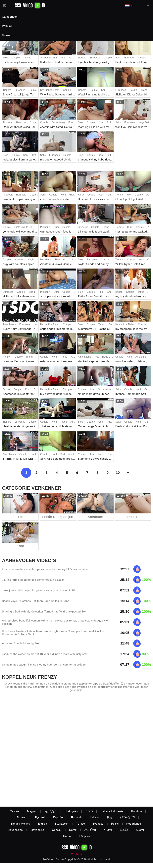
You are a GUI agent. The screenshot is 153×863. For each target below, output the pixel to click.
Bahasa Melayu (20, 823)
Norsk (72, 829)
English (42, 823)
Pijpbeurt (8, 122)
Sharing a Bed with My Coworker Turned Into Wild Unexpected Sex (44, 611)
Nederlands (133, 823)
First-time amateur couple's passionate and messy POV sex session (45, 569)
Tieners (82, 57)
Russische (112, 421)
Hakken (7, 356)
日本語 (124, 829)
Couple (16, 57)
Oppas (6, 389)
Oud (110, 194)
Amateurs (19, 259)
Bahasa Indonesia (112, 811)
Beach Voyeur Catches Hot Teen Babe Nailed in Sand (35, 600)
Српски (56, 829)
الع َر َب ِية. (50, 811)
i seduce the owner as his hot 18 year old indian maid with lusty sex (44, 654)
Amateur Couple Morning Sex (20, 643)
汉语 (109, 817)
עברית (89, 811)
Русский (40, 817)
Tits (35, 57)
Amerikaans (9, 324)
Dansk (67, 836)
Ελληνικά (84, 836)
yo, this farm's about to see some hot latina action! (33, 579)
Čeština (14, 811)
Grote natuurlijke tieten (110, 389)
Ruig (109, 122)
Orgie (31, 259)
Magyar (32, 811)
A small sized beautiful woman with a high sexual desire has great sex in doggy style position (55, 622)
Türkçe (80, 823)
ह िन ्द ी (127, 817)
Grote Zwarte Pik (23, 227)
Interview (83, 227)
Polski (115, 823)
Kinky (81, 194)
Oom (71, 57)
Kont (63, 57)
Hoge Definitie (110, 356)
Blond (144, 90)
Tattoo (26, 57)
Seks (5, 57)
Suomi (140, 829)
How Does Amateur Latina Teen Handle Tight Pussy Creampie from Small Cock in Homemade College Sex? (53, 632)
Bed (62, 454)
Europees (95, 57)
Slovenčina (37, 829)
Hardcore (21, 122)
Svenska (98, 823)
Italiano (94, 817)
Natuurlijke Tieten (49, 90)
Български (61, 823)
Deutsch (22, 817)
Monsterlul (46, 259)
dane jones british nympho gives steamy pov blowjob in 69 (38, 590)
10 (118, 473)
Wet (129, 194)
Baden (119, 292)
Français (76, 817)
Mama (147, 421)
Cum (56, 227)
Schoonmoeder (48, 57)
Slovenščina (15, 829)
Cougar (67, 324)
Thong (63, 356)
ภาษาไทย (90, 829)
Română (136, 811)
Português (71, 811)
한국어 (108, 829)
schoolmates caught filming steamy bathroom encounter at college (44, 664)
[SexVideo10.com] (30, 5)
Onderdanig (58, 122)
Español (58, 817)
